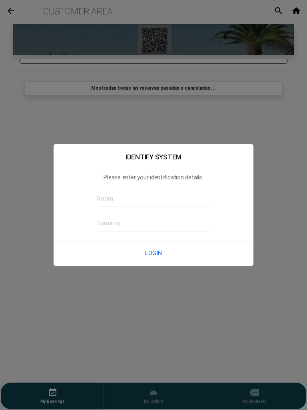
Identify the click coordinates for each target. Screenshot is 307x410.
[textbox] (153, 199)
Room (103, 198)
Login (153, 253)
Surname (106, 222)
